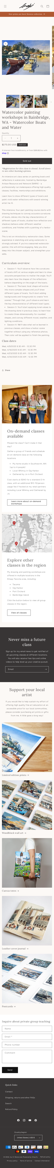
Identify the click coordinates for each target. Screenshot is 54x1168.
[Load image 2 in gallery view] (27, 101)
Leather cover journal (14, 948)
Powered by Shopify (30, 1157)
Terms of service (26, 1161)
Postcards (7, 1006)
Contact (8, 1092)
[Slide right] (51, 102)
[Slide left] (3, 102)
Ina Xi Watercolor (16, 1157)
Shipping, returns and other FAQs (20, 1098)
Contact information (42, 1161)
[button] (5, 6)
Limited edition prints (14, 775)
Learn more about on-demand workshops (26, 502)
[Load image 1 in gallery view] (12, 101)
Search (8, 1103)
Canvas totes (9, 890)
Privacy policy (12, 1161)
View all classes (19, 613)
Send (9, 1070)
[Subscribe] (46, 669)
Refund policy (45, 1157)
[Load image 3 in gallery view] (41, 101)
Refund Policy (11, 1109)
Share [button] (7, 370)
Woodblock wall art (12, 832)
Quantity (5, 133)
